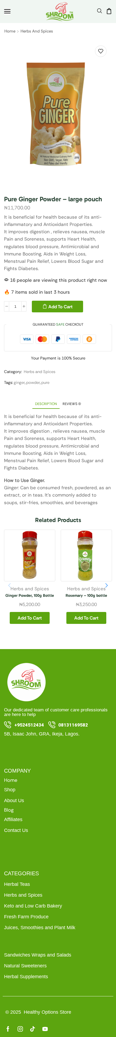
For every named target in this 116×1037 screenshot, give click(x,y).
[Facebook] (8, 1029)
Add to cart (60, 307)
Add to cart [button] (30, 618)
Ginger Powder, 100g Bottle (29, 595)
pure (45, 382)
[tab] (46, 404)
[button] (7, 11)
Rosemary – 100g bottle (86, 595)
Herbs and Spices (37, 31)
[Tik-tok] (32, 1029)
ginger (19, 382)
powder (33, 382)
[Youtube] (45, 1029)
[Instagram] (20, 1029)
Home (9, 31)
